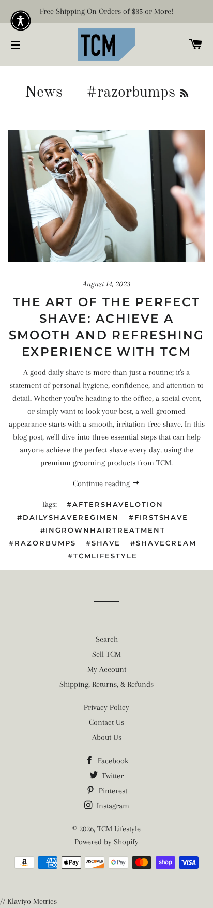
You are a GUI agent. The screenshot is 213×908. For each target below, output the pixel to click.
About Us (106, 737)
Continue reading (102, 483)
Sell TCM (106, 654)
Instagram (112, 805)
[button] (20, 20)
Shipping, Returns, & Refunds (106, 684)
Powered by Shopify (106, 841)
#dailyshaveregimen (68, 517)
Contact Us (106, 722)
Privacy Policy (106, 707)
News (44, 92)
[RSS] (184, 94)
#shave (103, 543)
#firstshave (158, 517)
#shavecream (163, 543)
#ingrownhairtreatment (102, 530)
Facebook (112, 760)
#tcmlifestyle (102, 556)
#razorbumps (42, 543)
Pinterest (112, 790)
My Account (106, 669)
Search (107, 639)
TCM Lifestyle (119, 829)
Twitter (112, 775)
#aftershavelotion (115, 504)
